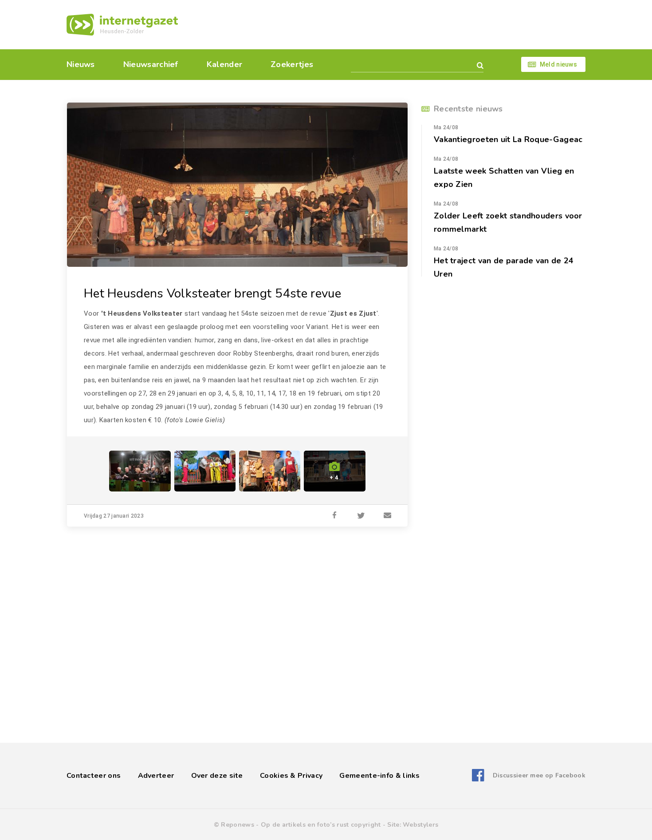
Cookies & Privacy (291, 776)
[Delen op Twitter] (361, 516)
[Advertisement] (387, 24)
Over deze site (217, 776)
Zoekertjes (292, 64)
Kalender (224, 64)
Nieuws (81, 64)
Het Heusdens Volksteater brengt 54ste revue (212, 293)
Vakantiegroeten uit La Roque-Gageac (508, 139)
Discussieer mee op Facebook (539, 775)
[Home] (122, 25)
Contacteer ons (94, 776)
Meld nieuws (558, 64)
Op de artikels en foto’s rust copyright (321, 824)
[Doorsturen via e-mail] (387, 516)
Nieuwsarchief (150, 64)
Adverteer (156, 776)
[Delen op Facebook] (334, 516)
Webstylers (420, 824)
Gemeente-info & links (379, 776)
